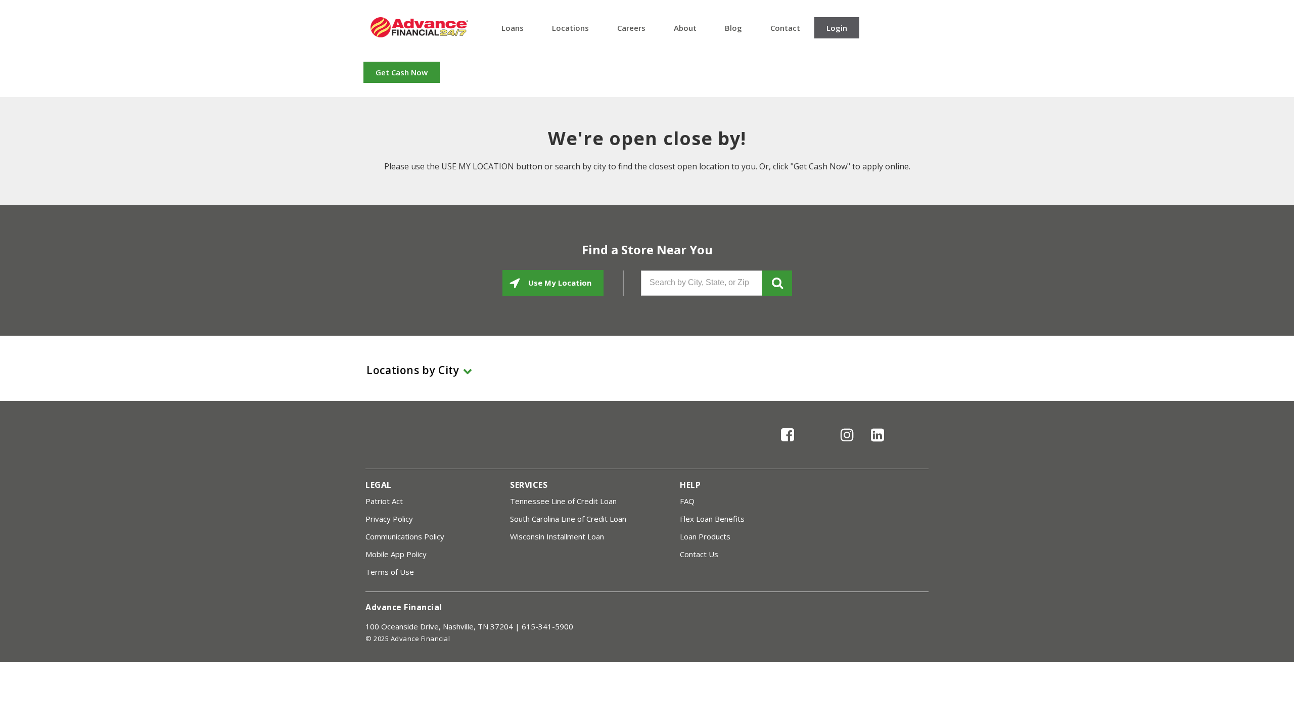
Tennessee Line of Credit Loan (563, 501)
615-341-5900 (547, 626)
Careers (631, 28)
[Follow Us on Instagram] (847, 443)
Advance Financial (419, 27)
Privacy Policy (389, 519)
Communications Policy (404, 536)
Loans (512, 28)
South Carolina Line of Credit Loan (568, 519)
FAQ (687, 501)
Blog (733, 28)
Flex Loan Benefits (712, 519)
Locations (570, 28)
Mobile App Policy (396, 554)
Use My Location (558, 283)
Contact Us (699, 554)
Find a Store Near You (647, 250)
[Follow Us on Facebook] (787, 443)
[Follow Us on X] (817, 443)
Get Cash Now (402, 72)
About (685, 28)
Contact (785, 28)
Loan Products (705, 536)
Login (836, 28)
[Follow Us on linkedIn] (877, 443)
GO (777, 283)
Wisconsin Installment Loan (557, 536)
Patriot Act (384, 501)
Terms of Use (389, 572)
